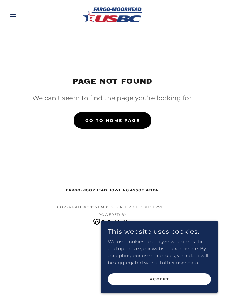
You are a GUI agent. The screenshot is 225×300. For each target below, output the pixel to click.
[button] (23, 15)
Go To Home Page (112, 120)
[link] (112, 14)
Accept (159, 279)
